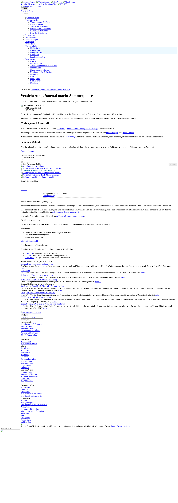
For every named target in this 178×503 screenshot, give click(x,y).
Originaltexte (30, 44)
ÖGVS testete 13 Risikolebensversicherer (36, 297)
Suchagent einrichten (47, 177)
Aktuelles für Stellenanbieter (31, 396)
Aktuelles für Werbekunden (31, 394)
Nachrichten (35, 48)
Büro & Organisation (38, 33)
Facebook (29, 253)
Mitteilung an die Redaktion (41, 72)
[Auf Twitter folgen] (43, 2)
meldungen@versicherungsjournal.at (70, 216)
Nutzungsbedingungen (29, 376)
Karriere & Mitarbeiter (39, 31)
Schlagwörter (35, 81)
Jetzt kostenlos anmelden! (30, 241)
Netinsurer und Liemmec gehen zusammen (37, 275)
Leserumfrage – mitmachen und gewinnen (37, 264)
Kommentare (35, 50)
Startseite (35, 18)
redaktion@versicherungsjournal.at (65, 212)
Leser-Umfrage (70, 137)
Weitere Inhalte (31, 46)
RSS (65, 4)
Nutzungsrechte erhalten (39, 70)
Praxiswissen (30, 35)
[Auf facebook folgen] (28, 2)
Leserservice (30, 59)
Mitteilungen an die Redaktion (32, 411)
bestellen (40, 4)
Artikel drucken (41, 166)
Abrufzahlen (25, 387)
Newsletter (32, 4)
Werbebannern (128, 133)
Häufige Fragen (36, 63)
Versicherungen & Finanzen (41, 22)
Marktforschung (49, 196)
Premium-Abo (50, 4)
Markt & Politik (36, 24)
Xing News (29, 258)
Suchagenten (35, 79)
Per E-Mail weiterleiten (49, 175)
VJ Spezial (29, 42)
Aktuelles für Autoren (29, 344)
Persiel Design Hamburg (120, 426)
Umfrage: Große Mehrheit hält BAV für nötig (38, 293)
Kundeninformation (37, 57)
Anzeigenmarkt (31, 37)
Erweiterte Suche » (28, 11)
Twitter (28, 255)
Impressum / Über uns (29, 374)
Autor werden (26, 342)
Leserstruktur (26, 389)
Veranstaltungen (31, 39)
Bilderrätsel (25, 355)
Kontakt (24, 4)
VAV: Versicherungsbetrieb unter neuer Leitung (39, 280)
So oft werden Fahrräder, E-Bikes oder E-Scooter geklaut (42, 286)
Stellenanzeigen (112, 133)
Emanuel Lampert (27, 151)
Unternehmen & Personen (40, 29)
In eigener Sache (36, 52)
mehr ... (23, 268)
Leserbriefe (34, 55)
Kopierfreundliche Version (53, 168)
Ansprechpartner (27, 372)
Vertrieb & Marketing (39, 26)
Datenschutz (25, 379)
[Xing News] (56, 2)
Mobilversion (35, 83)
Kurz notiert (25, 271)
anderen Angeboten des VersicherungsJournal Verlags (77, 129)
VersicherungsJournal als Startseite (43, 66)
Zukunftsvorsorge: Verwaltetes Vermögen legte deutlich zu (43, 304)
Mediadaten (25, 392)
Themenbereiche (31, 20)
